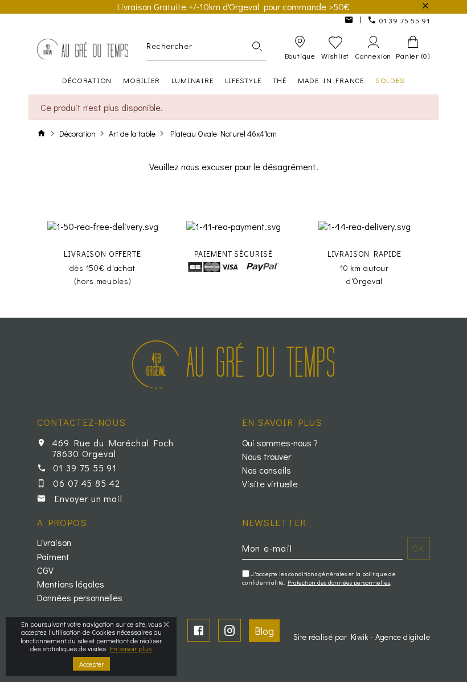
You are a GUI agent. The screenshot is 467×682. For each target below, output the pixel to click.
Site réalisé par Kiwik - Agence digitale (361, 636)
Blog (264, 631)
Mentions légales (70, 584)
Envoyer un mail (88, 498)
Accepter (91, 663)
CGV (45, 570)
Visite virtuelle (270, 484)
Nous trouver (266, 456)
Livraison (54, 542)
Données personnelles (79, 597)
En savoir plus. (131, 648)
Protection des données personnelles (339, 582)
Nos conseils (266, 470)
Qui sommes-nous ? (280, 443)
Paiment (53, 556)
